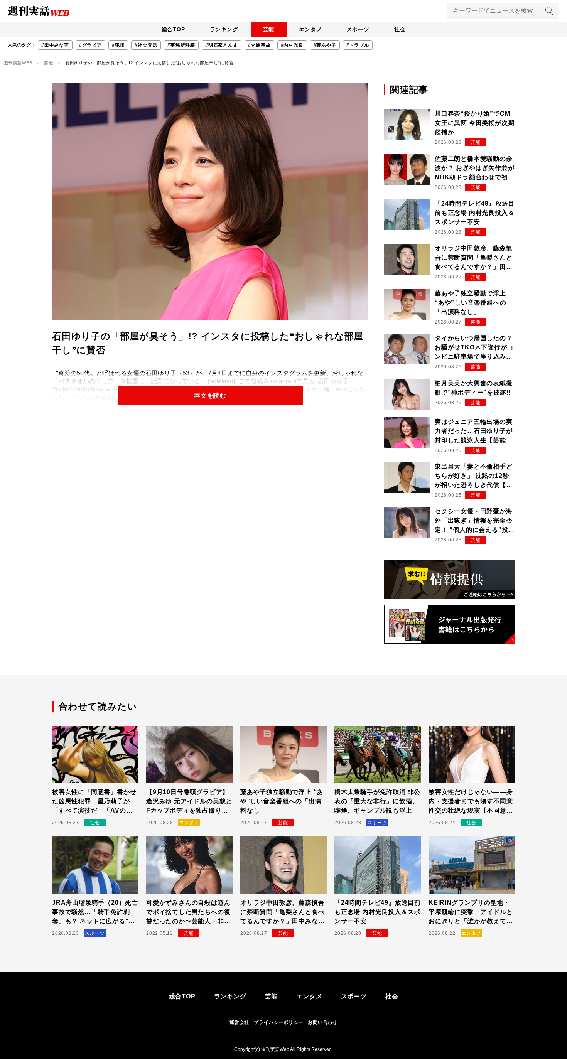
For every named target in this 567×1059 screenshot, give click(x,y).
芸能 (269, 29)
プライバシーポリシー (278, 1022)
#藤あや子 (325, 45)
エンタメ (310, 29)
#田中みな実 (55, 45)
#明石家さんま (221, 45)
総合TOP (173, 29)
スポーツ (358, 29)
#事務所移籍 (181, 45)
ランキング (224, 29)
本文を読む (210, 395)
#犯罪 (118, 45)
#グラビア (90, 45)
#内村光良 (292, 45)
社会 (400, 29)
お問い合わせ (323, 1022)
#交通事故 (259, 45)
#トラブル (357, 45)
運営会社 (239, 1022)
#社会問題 (146, 45)
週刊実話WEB (18, 63)
